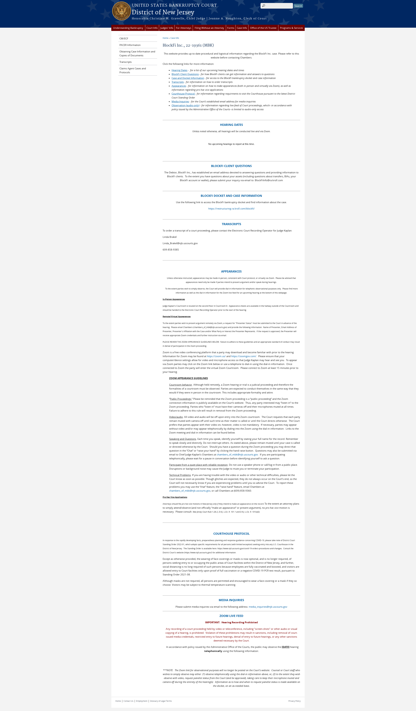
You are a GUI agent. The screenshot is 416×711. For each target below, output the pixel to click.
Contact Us (128, 701)
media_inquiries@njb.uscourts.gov (268, 606)
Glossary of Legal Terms (161, 701)
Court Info (152, 27)
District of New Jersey (163, 12)
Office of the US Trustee (263, 27)
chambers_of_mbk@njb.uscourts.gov (237, 454)
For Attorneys (183, 27)
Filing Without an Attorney (209, 27)
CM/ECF (123, 38)
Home (165, 38)
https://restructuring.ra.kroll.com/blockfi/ (231, 208)
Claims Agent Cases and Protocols (132, 70)
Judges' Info (166, 27)
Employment (141, 701)
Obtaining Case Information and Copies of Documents (137, 53)
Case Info (242, 27)
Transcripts (125, 61)
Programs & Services (291, 27)
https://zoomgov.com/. (244, 356)
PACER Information (130, 45)
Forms (230, 27)
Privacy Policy (294, 701)
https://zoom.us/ (216, 356)
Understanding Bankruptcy (128, 27)
